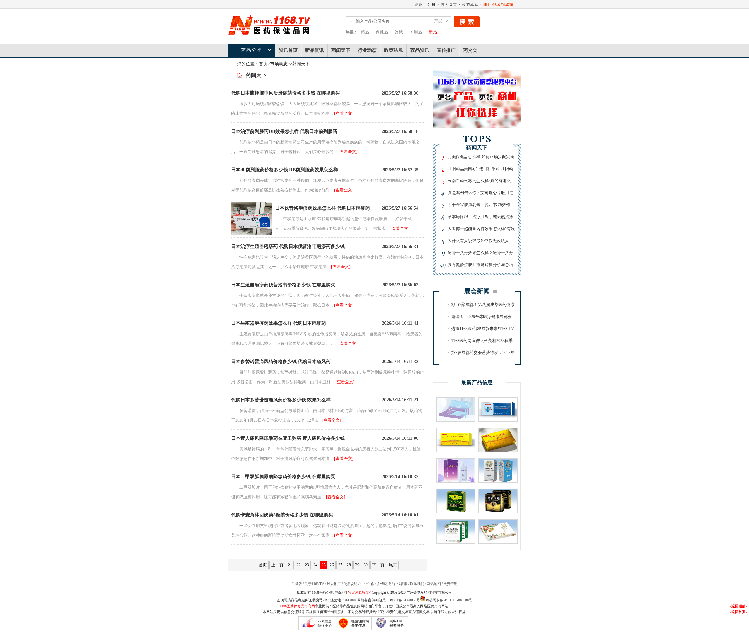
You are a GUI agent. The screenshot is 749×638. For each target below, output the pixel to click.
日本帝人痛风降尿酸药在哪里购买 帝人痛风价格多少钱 (288, 438)
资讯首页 (288, 50)
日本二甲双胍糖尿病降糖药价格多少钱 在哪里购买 (283, 476)
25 (324, 565)
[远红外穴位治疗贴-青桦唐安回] (456, 450)
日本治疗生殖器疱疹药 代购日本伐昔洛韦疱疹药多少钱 (288, 246)
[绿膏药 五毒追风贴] (456, 511)
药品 (365, 32)
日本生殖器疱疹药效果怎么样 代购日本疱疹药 (278, 323)
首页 (263, 63)
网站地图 (434, 584)
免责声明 (451, 584)
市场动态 (279, 63)
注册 (432, 5)
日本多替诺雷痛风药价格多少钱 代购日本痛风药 (281, 361)
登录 (419, 5)
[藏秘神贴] (498, 511)
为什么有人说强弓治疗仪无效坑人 (478, 241)
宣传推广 (446, 50)
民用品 (416, 32)
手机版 (296, 584)
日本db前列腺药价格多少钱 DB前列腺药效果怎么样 (284, 169)
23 (307, 565)
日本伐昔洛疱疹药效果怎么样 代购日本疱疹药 (322, 208)
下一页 (378, 565)
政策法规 (393, 50)
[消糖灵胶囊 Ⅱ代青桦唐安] (498, 450)
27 (340, 565)
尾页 (393, 565)
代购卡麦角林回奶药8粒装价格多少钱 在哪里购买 (282, 514)
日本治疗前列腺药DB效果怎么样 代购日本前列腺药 (284, 131)
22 (298, 565)
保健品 (382, 32)
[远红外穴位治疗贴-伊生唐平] (498, 420)
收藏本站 (470, 5)
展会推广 (334, 584)
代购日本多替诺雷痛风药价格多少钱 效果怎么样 (281, 399)
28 (349, 565)
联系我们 (417, 584)
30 (366, 565)
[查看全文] (343, 113)
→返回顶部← (738, 606)
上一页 (277, 565)
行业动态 (367, 50)
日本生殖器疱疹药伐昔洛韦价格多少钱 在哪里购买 (283, 284)
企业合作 (367, 584)
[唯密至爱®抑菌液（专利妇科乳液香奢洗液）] (456, 481)
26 (332, 565)
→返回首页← (738, 612)
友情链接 (384, 584)
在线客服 (401, 584)
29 (357, 565)
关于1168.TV (314, 584)
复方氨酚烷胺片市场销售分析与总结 (480, 265)
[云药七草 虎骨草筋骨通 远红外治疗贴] (456, 542)
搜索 (467, 21)
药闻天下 (340, 50)
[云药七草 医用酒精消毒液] (498, 481)
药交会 (470, 50)
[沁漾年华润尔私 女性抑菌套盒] (456, 420)
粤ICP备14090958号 (405, 600)
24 (315, 565)
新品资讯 (314, 50)
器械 (399, 32)
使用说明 (350, 584)
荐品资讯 (419, 50)
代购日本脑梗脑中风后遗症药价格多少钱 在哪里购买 (285, 92)
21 (290, 565)
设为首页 (449, 5)
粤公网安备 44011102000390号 (449, 599)
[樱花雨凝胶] (498, 542)
